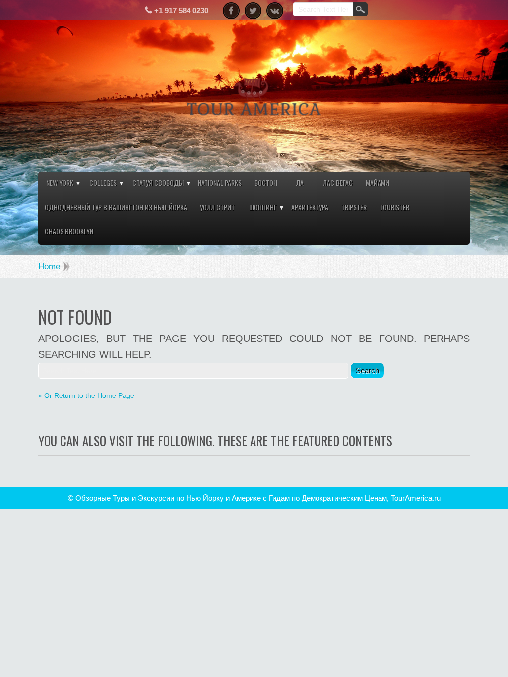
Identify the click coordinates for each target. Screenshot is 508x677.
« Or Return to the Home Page (86, 395)
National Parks (220, 182)
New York (59, 182)
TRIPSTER (354, 207)
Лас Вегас (338, 182)
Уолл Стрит (217, 207)
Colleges (103, 182)
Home (49, 266)
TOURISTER (394, 207)
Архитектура (309, 207)
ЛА (300, 182)
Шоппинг (263, 207)
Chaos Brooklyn (69, 231)
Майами (377, 182)
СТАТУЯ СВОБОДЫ (158, 182)
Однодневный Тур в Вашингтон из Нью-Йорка (116, 207)
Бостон (265, 182)
